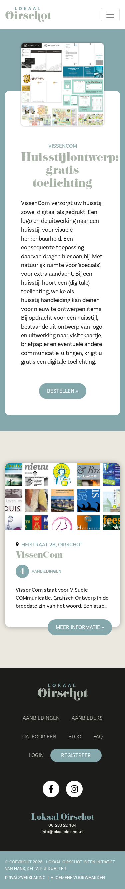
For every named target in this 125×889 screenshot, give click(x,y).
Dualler (57, 868)
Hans (19, 868)
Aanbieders (87, 718)
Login (36, 755)
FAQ (98, 736)
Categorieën (39, 736)
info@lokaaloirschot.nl (62, 831)
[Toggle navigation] (110, 14)
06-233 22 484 (62, 825)
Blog (74, 736)
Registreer (76, 755)
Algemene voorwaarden (78, 877)
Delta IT (35, 868)
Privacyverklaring (25, 877)
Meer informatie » (80, 627)
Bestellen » (62, 391)
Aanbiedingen (41, 718)
